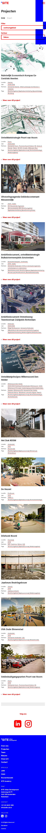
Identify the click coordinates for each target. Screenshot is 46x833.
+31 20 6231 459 (7, 805)
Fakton (15, 148)
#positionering (26, 210)
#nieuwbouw (12, 453)
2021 (9, 446)
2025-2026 (11, 84)
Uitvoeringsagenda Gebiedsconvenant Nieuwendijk (20, 198)
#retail (33, 210)
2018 (9, 683)
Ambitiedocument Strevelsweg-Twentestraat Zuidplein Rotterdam (18, 318)
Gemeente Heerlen (13, 87)
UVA (23, 637)
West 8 (39, 392)
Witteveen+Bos (33, 148)
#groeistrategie (37, 91)
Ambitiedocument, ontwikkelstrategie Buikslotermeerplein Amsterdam (20, 256)
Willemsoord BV (18, 390)
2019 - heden (12, 264)
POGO (3, 774)
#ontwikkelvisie (12, 397)
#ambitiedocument (14, 270)
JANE (3, 771)
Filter (3, 23)
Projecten (5, 749)
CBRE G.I (10, 497)
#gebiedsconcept (24, 150)
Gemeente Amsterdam (14, 637)
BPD (9, 544)
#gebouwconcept (24, 451)
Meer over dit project (10, 100)
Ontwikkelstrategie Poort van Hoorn (19, 137)
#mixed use (11, 272)
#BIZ (20, 208)
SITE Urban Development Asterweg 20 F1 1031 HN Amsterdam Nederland (10, 793)
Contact (4, 762)
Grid (3, 18)
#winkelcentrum (20, 272)
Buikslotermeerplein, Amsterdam (18, 262)
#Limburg (11, 93)
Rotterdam (11, 324)
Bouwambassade (7, 778)
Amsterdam (11, 444)
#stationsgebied (13, 152)
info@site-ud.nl (6, 807)
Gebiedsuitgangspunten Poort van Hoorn (21, 676)
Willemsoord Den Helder (15, 384)
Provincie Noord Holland (26, 146)
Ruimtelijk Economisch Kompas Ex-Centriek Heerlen (19, 77)
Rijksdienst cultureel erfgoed (27, 392)
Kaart (9, 18)
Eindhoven (11, 493)
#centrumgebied (13, 91)
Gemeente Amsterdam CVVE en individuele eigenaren (24, 266)
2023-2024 (11, 144)
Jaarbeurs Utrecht (13, 591)
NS (35, 146)
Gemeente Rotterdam (27, 328)
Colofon (3, 829)
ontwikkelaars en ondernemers (17, 268)
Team (3, 752)
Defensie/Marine (13, 392)
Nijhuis (20, 544)
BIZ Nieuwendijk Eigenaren (16, 206)
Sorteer (4, 33)
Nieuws (4, 755)
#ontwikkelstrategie (36, 150)
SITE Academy (6, 781)
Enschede (11, 540)
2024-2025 (11, 326)
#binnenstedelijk (13, 208)
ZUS (23, 544)
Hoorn (10, 141)
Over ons (4, 746)
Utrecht (10, 586)
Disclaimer (4, 825)
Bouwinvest (11, 449)
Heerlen (10, 82)
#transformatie (36, 332)
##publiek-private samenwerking (18, 330)
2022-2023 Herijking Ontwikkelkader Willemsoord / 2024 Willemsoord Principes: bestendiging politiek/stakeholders (25, 387)
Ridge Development (14, 328)
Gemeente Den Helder (30, 390)
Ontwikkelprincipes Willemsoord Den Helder (19, 378)
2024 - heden (12, 204)
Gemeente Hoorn (13, 146)
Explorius (14, 544)
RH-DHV (20, 148)
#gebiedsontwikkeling (25, 91)
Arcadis (25, 148)
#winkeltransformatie (32, 272)
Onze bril (4, 759)
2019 (9, 495)
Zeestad (10, 390)
